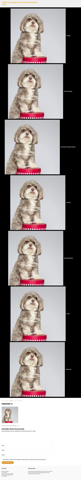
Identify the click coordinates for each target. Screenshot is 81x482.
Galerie (7, 400)
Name (3, 445)
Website (3, 454)
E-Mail (3, 450)
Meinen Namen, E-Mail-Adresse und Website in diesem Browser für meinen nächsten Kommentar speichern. (24, 459)
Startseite (3, 400)
